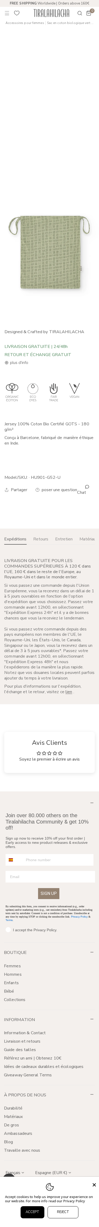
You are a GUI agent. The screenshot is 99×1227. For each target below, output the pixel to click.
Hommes (13, 974)
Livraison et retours (22, 1041)
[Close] (94, 1185)
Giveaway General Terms (28, 1075)
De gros (11, 1125)
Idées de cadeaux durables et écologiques (43, 1067)
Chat (81, 492)
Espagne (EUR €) (51, 1173)
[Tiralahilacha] (51, 13)
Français (13, 1173)
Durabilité (13, 1108)
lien (68, 692)
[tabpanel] (49, 627)
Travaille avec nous (22, 1150)
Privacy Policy (79, 916)
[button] (88, 13)
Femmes (12, 966)
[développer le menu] (7, 13)
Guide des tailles (20, 1050)
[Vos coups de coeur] (16, 13)
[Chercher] (76, 13)
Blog (8, 1142)
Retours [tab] (40, 539)
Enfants (11, 983)
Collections (14, 1000)
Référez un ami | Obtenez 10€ (33, 1058)
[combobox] (14, 859)
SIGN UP (49, 893)
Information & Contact (25, 1033)
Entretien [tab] (64, 539)
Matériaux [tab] (88, 539)
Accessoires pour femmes (25, 23)
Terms (9, 920)
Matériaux (13, 1117)
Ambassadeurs (18, 1133)
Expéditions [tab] (15, 539)
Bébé (9, 991)
